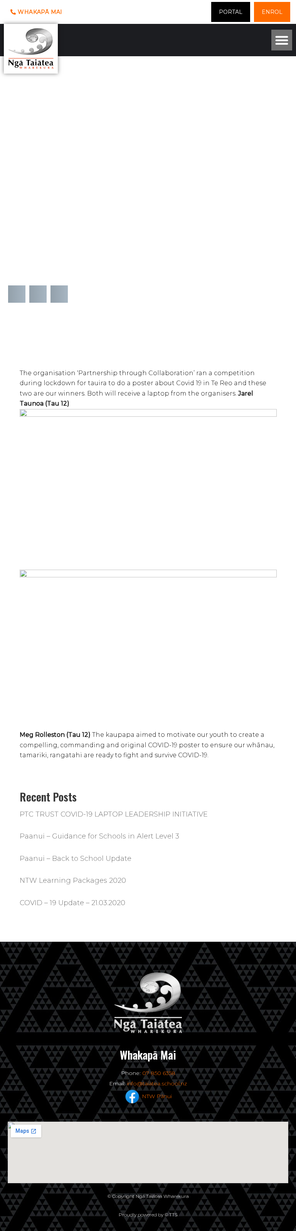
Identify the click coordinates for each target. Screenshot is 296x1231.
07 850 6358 (158, 1073)
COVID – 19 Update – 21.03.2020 (72, 903)
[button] (281, 40)
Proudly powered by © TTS (148, 1215)
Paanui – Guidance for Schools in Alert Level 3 (99, 836)
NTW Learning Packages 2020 (73, 880)
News (16, 213)
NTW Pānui (157, 1096)
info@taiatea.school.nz (157, 1083)
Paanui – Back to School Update (75, 858)
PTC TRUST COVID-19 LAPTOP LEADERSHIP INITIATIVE (114, 814)
